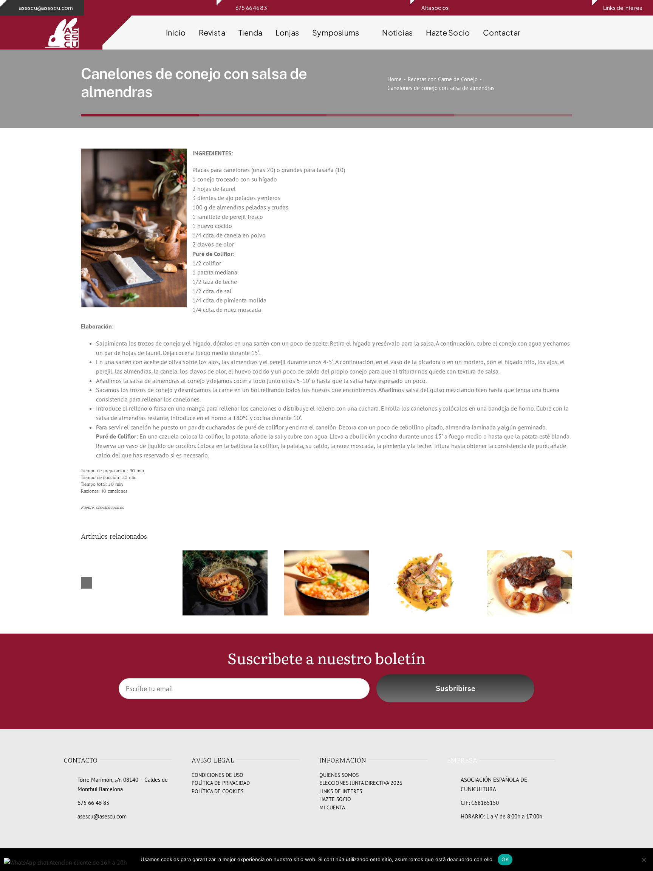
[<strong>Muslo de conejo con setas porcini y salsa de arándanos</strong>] (225, 554)
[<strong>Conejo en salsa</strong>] (427, 554)
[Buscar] (586, 32)
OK (505, 859)
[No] (643, 859)
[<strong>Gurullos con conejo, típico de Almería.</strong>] (326, 554)
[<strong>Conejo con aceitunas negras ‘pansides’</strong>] (529, 554)
